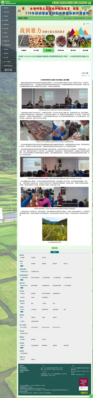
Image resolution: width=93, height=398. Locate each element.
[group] (54, 11)
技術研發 (22, 297)
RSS (76, 2)
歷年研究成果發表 (46, 293)
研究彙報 (33, 263)
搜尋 (86, 3)
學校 (54, 303)
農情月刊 (66, 263)
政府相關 (22, 339)
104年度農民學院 (46, 277)
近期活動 (33, 257)
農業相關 (33, 339)
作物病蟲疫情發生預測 (46, 285)
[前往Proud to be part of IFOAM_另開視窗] (83, 384)
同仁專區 (6, 57)
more (22, 287)
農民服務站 (44, 345)
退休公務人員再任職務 (46, 327)
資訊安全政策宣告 (23, 368)
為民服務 (6, 20)
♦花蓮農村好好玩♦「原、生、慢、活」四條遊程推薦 (35, 271)
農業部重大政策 (24, 333)
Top (91, 396)
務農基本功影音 (24, 285)
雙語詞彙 (63, 2)
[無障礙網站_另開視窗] (84, 393)
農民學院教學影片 (8, 65)
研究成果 (6, 36)
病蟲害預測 (66, 345)
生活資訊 (44, 339)
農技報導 (55, 263)
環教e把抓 (6, 24)
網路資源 (6, 53)
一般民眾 (44, 303)
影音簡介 (22, 309)
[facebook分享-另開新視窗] (87, 73)
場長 (65, 309)
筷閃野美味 (61, 50)
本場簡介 (6, 16)
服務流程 (22, 345)
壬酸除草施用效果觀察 (35, 321)
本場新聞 (22, 257)
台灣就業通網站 (24, 353)
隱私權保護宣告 (23, 367)
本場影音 (22, 321)
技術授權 (33, 293)
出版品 (5, 32)
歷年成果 (73, 50)
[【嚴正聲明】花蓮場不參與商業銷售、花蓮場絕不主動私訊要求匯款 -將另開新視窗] (54, 11)
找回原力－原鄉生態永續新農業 (76, 18)
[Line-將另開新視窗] (11, 70)
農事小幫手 (6, 12)
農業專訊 (44, 263)
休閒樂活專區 (7, 45)
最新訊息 (44, 257)
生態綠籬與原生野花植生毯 (57, 293)
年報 (21, 263)
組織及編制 (55, 309)
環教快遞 (22, 303)
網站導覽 (82, 2)
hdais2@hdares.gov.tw (80, 374)
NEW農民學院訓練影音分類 (24, 277)
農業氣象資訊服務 (57, 285)
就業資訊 (6, 49)
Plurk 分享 (84, 73)
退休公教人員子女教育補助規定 (57, 327)
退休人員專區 (7, 61)
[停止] (90, 14)
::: (51, 2)
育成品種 (22, 293)
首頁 (65, 18)
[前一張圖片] (19, 11)
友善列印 (88, 23)
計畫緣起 (23, 50)
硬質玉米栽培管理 (35, 277)
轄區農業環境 (45, 309)
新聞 (21, 317)
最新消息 (6, 7)
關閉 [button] (55, 252)
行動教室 (33, 317)
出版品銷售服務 (34, 345)
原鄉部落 (22, 315)
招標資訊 (22, 359)
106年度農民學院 (67, 277)
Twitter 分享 (82, 73)
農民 (32, 303)
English (70, 2)
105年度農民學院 (57, 277)
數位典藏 (85, 50)
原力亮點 (36, 50)
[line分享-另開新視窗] (85, 73)
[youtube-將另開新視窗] (8, 70)
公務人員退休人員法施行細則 (35, 327)
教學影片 (55, 317)
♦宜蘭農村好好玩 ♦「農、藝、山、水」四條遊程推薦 (24, 271)
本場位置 (21, 371)
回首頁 (56, 2)
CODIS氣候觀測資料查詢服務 (68, 285)
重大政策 (6, 28)
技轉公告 (33, 359)
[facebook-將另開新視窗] (6, 70)
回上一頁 (54, 248)
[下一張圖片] (90, 11)
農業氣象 (55, 345)
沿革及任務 (33, 309)
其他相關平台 (45, 297)
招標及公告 (6, 41)
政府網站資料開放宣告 (24, 370)
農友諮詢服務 (34, 285)
